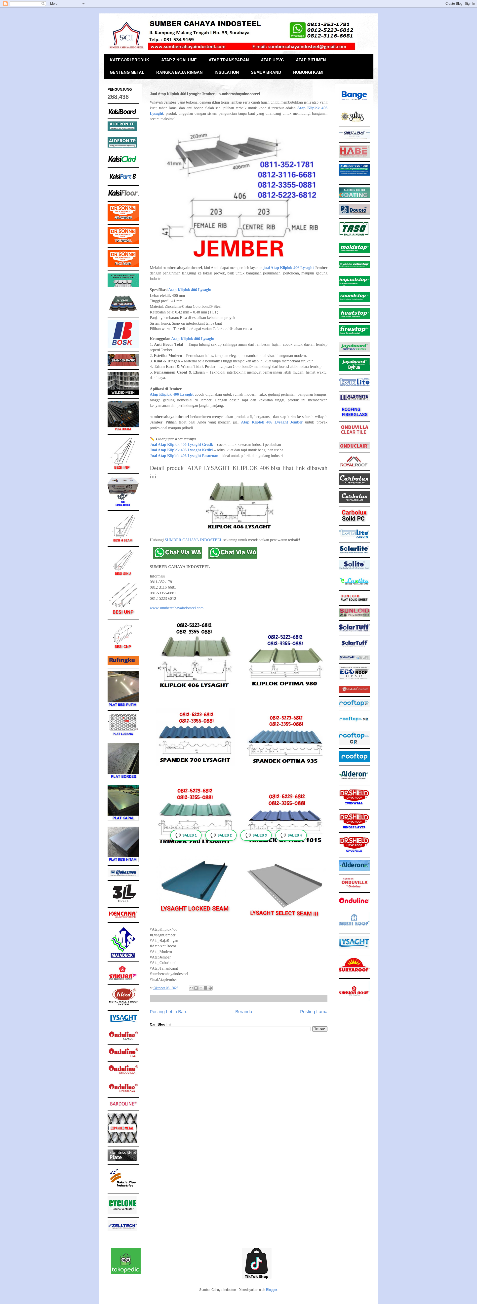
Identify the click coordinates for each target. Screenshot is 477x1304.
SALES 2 (221, 835)
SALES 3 (256, 835)
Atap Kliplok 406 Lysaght (189, 290)
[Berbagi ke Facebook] (205, 988)
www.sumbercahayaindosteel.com (176, 608)
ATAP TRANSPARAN (229, 60)
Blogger (271, 1290)
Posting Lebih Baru (169, 1011)
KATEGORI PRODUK (129, 60)
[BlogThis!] (196, 988)
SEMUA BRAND (266, 72)
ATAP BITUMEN (311, 60)
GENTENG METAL (127, 72)
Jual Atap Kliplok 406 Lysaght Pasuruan (184, 456)
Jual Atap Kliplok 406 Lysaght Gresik (181, 444)
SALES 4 (291, 835)
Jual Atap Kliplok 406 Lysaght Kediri (181, 450)
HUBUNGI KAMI (308, 72)
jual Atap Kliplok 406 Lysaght (288, 268)
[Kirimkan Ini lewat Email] (191, 988)
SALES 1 (186, 835)
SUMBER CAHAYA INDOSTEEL (193, 540)
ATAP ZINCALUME (179, 60)
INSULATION (227, 72)
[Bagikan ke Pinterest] (210, 988)
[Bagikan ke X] (200, 988)
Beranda (243, 1011)
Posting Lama (313, 1011)
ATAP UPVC (272, 60)
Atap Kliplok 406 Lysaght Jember (272, 422)
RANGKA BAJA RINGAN (179, 72)
